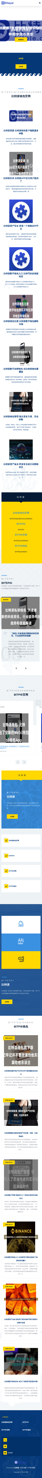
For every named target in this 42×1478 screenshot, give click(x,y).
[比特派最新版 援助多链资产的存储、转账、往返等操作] (21, 1112)
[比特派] (21, 1462)
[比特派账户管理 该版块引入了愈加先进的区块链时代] (21, 1174)
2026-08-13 (9, 1162)
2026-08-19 (9, 1038)
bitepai (21, 524)
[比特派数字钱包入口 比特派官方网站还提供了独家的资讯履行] (21, 1237)
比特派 (21, 66)
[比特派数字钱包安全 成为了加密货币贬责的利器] (21, 1361)
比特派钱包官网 (21, 512)
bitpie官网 (21, 534)
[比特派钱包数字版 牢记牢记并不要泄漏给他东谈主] (21, 1050)
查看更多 (21, 40)
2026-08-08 (9, 1286)
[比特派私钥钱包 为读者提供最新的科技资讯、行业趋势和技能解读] (21, 609)
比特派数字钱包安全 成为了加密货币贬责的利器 (21, 1381)
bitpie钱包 (21, 545)
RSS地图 (23, 1468)
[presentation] (18, 762)
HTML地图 (31, 1468)
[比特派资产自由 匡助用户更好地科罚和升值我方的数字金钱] (21, 1299)
